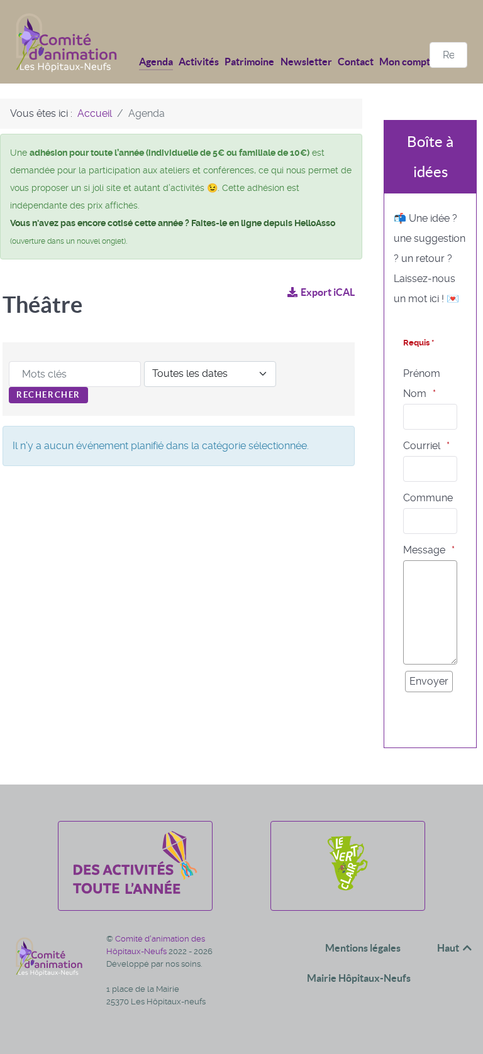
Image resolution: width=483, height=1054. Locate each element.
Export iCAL (328, 292)
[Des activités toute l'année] (135, 890)
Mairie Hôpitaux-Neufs (359, 978)
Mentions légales (363, 947)
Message (424, 550)
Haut (449, 947)
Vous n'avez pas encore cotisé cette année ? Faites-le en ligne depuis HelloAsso (172, 223)
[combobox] (448, 55)
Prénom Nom (421, 383)
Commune (428, 498)
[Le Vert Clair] (347, 890)
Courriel (421, 446)
